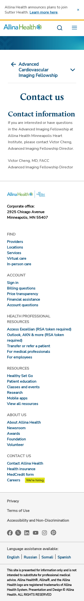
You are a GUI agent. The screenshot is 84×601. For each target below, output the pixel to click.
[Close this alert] (78, 10)
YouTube (35, 532)
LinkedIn (27, 532)
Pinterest (53, 532)
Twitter (18, 533)
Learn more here (44, 12)
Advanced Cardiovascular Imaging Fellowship (38, 69)
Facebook (10, 533)
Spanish (64, 557)
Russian (30, 557)
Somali (47, 557)
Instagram (44, 532)
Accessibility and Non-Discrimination (38, 520)
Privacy (13, 501)
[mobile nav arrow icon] (71, 69)
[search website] (59, 28)
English (13, 557)
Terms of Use (18, 510)
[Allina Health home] (23, 28)
